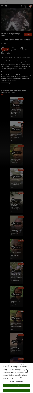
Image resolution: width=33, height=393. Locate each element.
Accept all (16, 390)
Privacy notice (11, 372)
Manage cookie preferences (16, 381)
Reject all (16, 385)
